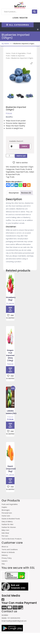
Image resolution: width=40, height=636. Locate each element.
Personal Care (7, 513)
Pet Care (5, 536)
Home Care (6, 516)
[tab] (37, 29)
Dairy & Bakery (7, 521)
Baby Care (5, 530)
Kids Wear (5, 533)
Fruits (12, 177)
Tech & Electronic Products (12, 539)
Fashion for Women (9, 527)
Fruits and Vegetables (10, 504)
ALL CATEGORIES (19, 25)
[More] (29, 185)
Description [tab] (14, 193)
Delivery (5, 555)
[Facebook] (8, 185)
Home (8, 53)
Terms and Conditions (10, 549)
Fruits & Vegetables (19, 53)
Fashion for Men (7, 524)
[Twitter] (12, 185)
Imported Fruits (22, 172)
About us (5, 546)
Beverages (6, 510)
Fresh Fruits (20, 169)
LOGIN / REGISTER (20, 18)
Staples (4, 507)
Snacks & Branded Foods (11, 519)
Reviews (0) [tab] (26, 193)
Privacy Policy (7, 558)
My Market (5, 44)
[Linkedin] (16, 185)
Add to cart (21, 156)
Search (34, 12)
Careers (4, 561)
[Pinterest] (24, 185)
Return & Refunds (8, 552)
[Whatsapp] (20, 185)
